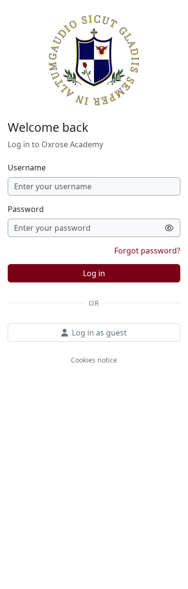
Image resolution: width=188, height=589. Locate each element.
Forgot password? (147, 250)
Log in (94, 273)
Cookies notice (94, 360)
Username (27, 167)
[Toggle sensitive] (169, 228)
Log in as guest (99, 332)
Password (26, 209)
